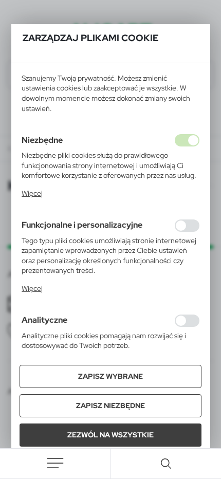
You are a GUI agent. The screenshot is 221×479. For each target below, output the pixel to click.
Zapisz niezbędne (110, 405)
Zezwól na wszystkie (110, 434)
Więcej (32, 193)
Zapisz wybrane (110, 376)
